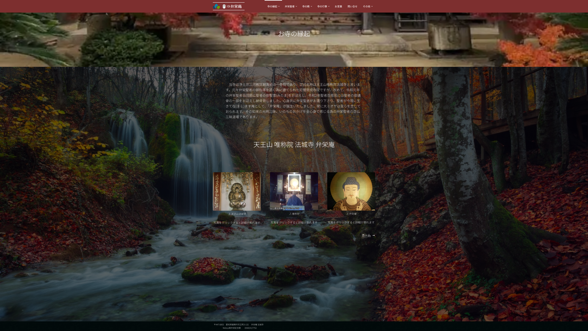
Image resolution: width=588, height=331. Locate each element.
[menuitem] (273, 6)
